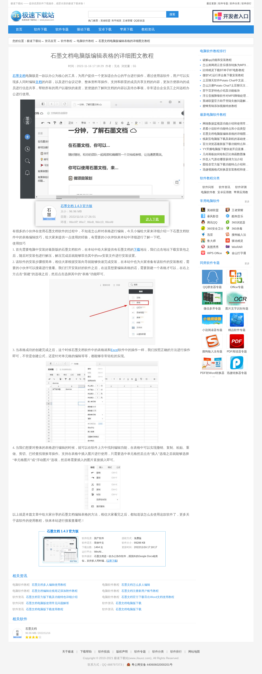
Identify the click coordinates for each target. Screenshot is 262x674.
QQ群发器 (139, 20)
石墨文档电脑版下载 (128, 603)
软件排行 (246, 3)
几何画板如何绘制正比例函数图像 (224, 154)
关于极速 (68, 651)
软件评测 (241, 187)
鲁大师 (211, 240)
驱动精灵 (237, 240)
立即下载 (112, 560)
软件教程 (66, 41)
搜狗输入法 (239, 234)
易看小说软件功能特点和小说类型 (224, 128)
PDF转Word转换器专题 (212, 375)
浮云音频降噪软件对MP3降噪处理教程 (227, 95)
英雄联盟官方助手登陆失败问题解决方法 (228, 100)
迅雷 (210, 234)
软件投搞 (104, 651)
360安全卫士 (215, 228)
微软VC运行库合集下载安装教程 (223, 75)
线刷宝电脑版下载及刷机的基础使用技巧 (228, 138)
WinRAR (237, 247)
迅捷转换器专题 (237, 373)
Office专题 (237, 287)
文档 (38, 82)
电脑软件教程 (85, 41)
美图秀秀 (213, 247)
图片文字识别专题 (236, 308)
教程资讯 (148, 29)
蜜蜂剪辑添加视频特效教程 (220, 106)
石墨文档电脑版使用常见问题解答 (47, 603)
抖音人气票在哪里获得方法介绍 (223, 159)
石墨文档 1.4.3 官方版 (76, 206)
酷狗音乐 (237, 216)
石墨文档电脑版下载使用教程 (44, 609)
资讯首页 (50, 41)
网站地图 (194, 651)
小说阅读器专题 (212, 330)
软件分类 (235, 3)
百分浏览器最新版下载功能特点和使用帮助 (230, 144)
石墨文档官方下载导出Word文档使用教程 (147, 597)
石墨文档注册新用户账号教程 (140, 590)
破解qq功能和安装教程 (217, 60)
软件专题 (223, 3)
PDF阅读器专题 (237, 351)
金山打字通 (239, 253)
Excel (114, 350)
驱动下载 (83, 29)
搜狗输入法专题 (212, 351)
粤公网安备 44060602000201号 (152, 664)
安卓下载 (105, 29)
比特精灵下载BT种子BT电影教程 (223, 70)
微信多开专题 (212, 308)
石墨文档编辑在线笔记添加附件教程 (55, 590)
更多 (247, 201)
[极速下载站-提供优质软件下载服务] (32, 21)
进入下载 (152, 219)
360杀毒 (237, 228)
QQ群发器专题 (212, 287)
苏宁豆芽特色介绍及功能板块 (221, 90)
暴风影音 (213, 216)
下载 (137, 249)
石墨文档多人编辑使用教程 (49, 584)
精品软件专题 (236, 330)
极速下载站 (34, 41)
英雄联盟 (105, 20)
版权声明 (122, 651)
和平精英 (116, 20)
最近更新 (211, 3)
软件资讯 (18, 597)
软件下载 (40, 29)
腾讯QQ (212, 222)
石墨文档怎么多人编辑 (135, 584)
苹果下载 (126, 29)
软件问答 (18, 603)
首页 (19, 29)
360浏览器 (238, 222)
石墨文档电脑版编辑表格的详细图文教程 (228, 133)
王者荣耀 (127, 20)
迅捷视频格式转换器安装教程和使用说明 (228, 169)
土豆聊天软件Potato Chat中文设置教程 (227, 80)
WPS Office (214, 253)
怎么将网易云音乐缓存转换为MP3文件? (228, 65)
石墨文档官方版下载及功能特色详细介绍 (52, 597)
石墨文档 (19, 75)
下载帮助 (86, 651)
